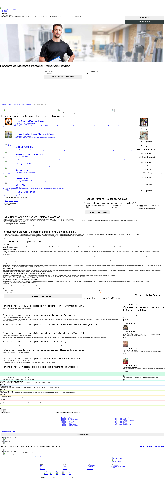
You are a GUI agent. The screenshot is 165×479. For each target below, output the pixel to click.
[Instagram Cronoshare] (117, 457)
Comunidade (42, 469)
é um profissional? (3, 10)
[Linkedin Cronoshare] (116, 461)
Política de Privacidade (51, 475)
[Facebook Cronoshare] (117, 458)
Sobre (41, 466)
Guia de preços (90, 469)
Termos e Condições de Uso (40, 475)
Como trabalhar (66, 465)
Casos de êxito (90, 468)
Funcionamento (90, 466)
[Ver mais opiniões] (4, 410)
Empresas (65, 469)
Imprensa (41, 468)
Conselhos (65, 468)
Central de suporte (115, 465)
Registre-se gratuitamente (9, 431)
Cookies (58, 475)
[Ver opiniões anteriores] (1, 410)
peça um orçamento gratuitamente (9, 9)
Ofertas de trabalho (67, 467)
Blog (40, 467)
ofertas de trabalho (4, 11)
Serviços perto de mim (91, 465)
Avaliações (89, 467)
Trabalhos (65, 466)
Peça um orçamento (131, 304)
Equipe (41, 465)
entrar (1, 9)
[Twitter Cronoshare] (116, 460)
